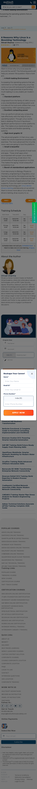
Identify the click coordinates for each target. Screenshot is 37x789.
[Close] (32, 373)
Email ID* (7, 385)
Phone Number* (9, 394)
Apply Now (18, 413)
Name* (6, 377)
